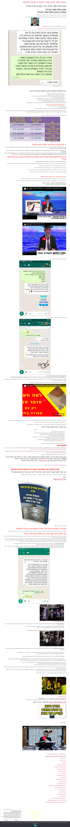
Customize (16, 820)
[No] (68, 824)
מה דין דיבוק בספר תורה (61, 783)
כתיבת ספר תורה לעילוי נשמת (60, 787)
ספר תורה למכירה (62, 781)
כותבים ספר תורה (63, 758)
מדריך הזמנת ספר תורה (57, 702)
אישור (35, 825)
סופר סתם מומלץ (41, 28)
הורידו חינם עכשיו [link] (59, 479)
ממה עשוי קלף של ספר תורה (60, 779)
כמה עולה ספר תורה (62, 696)
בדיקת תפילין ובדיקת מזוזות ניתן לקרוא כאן (55, 756)
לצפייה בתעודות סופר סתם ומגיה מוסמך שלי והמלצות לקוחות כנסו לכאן (35, 469)
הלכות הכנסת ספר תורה (61, 775)
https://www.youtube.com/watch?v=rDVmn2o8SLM (55, 465)
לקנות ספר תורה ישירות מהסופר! (51, 452)
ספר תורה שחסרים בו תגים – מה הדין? (59, 798)
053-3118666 (45, 26)
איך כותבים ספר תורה (62, 771)
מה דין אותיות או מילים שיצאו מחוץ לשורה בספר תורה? (56, 802)
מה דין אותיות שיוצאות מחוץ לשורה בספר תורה (57, 785)
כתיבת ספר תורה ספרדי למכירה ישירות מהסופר (44, 2)
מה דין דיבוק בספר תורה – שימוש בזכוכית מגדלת (57, 800)
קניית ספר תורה (63, 773)
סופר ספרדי (64, 762)
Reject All (6, 820)
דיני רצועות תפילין (63, 796)
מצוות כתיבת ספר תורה (61, 794)
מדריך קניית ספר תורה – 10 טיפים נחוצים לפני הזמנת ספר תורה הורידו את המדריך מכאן (46, 449)
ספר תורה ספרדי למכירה (61, 764)
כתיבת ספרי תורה (63, 791)
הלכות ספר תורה (63, 722)
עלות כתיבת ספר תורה (62, 769)
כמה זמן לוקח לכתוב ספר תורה (60, 766)
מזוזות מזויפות (19, 451)
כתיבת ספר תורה (10, 447)
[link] (35, 503)
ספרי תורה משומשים (16, 154)
